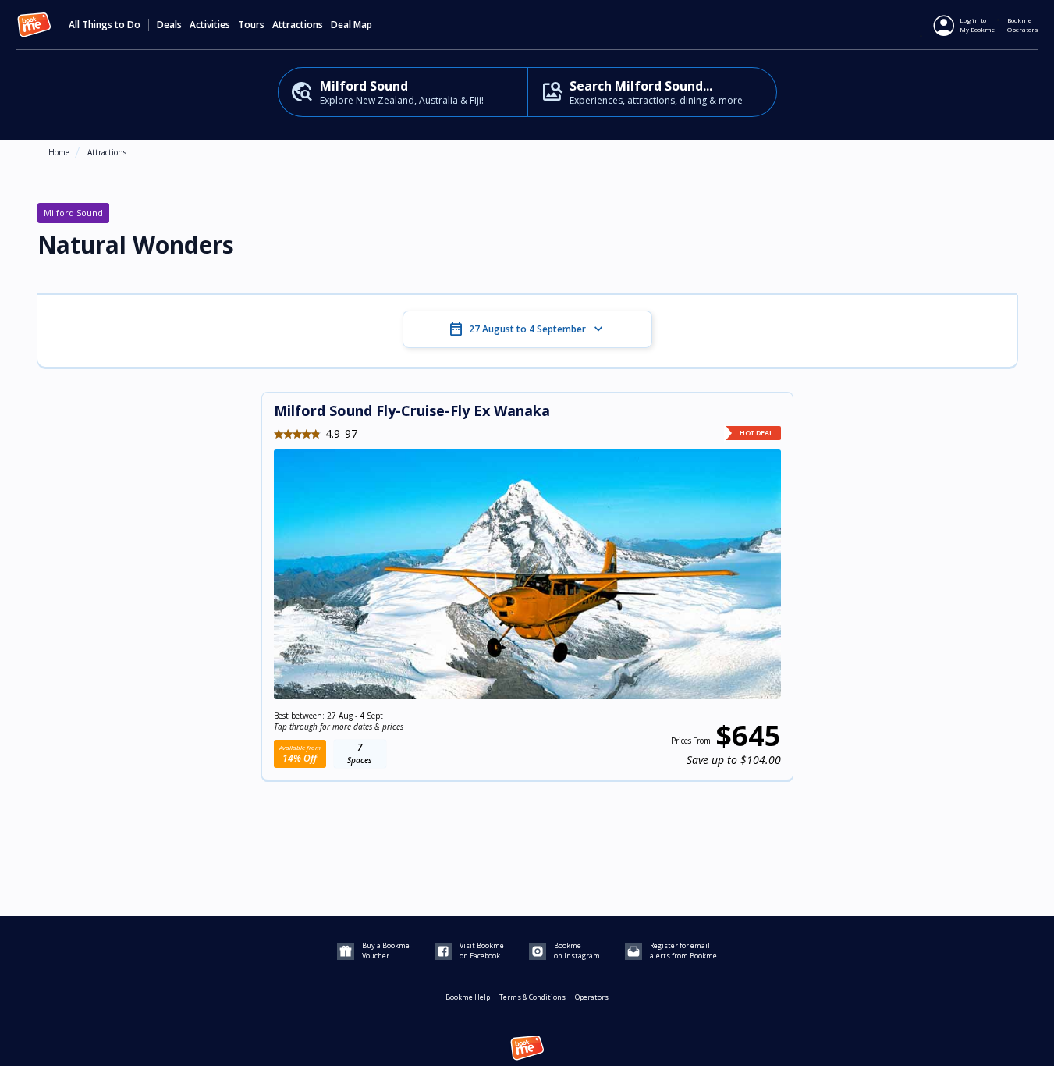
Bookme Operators (1022, 25)
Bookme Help (467, 997)
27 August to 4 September (527, 329)
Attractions (106, 152)
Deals (169, 25)
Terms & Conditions (532, 997)
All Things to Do (104, 25)
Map (362, 25)
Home (58, 152)
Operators (592, 997)
